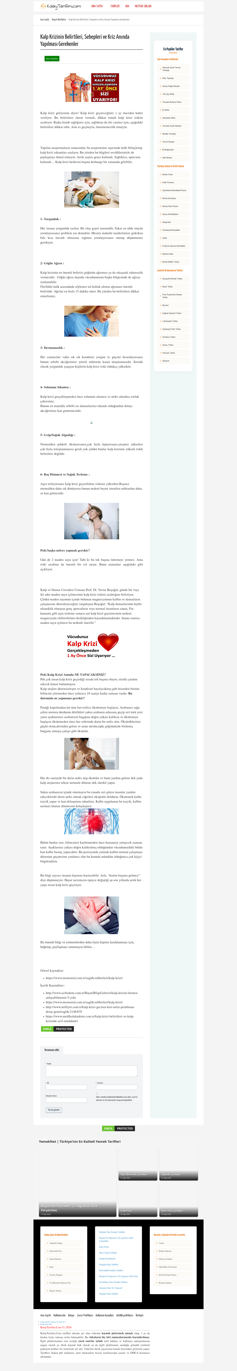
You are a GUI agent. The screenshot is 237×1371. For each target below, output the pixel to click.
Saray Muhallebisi (169, 214)
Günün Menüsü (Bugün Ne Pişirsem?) (53, 1322)
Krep (50, 1267)
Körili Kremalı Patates (166, 1274)
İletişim (139, 1315)
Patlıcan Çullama (164, 1259)
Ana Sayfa (97, 6)
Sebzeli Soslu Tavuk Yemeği (170, 68)
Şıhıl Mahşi (166, 157)
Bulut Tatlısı (166, 286)
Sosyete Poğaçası (55, 1274)
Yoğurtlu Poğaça (54, 1243)
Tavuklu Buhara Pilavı (170, 102)
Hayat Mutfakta (59, 19)
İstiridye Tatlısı (167, 337)
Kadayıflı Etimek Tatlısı (171, 278)
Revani (164, 305)
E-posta (99, 1083)
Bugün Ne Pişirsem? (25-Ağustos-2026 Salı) (118, 1276)
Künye (71, 1315)
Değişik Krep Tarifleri (108, 1264)
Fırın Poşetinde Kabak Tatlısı (171, 295)
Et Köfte (164, 110)
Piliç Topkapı (167, 78)
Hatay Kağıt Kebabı (170, 86)
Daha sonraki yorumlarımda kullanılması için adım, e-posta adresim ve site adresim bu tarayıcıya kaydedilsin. (116, 1098)
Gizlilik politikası (124, 1315)
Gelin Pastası (167, 182)
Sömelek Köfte (167, 118)
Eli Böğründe (167, 149)
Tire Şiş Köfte (167, 94)
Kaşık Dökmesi (54, 1259)
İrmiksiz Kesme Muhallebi (172, 246)
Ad (47, 1083)
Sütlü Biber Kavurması (166, 1267)
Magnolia (165, 222)
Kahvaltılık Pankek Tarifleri (111, 1270)
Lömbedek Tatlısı (169, 321)
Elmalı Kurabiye (168, 198)
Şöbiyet (164, 361)
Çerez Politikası (85, 1315)
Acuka (160, 1243)
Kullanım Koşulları (105, 1315)
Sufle (163, 238)
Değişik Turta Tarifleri (108, 1293)
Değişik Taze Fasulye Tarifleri (112, 1231)
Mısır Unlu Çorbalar (108, 1252)
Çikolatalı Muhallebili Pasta (173, 190)
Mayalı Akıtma (54, 1290)
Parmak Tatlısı (167, 353)
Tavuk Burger (167, 142)
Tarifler (114, 6)
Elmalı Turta (166, 174)
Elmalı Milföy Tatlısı (169, 262)
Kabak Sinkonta (163, 1251)
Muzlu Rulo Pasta (169, 206)
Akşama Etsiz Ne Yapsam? (111, 1287)
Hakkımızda (59, 1315)
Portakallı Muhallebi (170, 230)
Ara (127, 6)
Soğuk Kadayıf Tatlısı (170, 313)
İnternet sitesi (51, 1096)
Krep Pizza (104, 1246)
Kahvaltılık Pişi (54, 1251)
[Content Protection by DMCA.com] (57, 1031)
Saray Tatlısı (166, 345)
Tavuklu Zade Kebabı (170, 126)
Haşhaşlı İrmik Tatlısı (170, 329)
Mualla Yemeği (168, 134)
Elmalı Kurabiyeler (107, 1258)
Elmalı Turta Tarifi (46, 1324)
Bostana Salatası (163, 1282)
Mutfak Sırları (143, 6)
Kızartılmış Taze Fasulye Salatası (113, 1281)
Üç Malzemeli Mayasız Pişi (59, 1282)
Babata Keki (166, 254)
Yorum (48, 1064)
